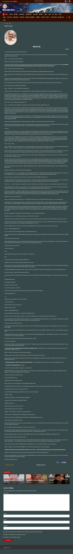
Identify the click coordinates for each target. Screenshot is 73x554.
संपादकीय (11, 14)
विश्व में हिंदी (16, 14)
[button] (67, 17)
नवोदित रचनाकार (55, 477)
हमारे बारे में (47, 17)
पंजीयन (6, 14)
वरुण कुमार (10, 23)
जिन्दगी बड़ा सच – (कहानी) (40, 464)
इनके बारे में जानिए (54, 17)
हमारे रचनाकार (9, 17)
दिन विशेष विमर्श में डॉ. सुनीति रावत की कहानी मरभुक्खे (35, 480)
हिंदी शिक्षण (41, 14)
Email (5, 519)
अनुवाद (45, 14)
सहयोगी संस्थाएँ (15, 17)
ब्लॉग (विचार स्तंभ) (61, 17)
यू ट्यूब (60, 14)
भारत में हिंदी (35, 14)
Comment (6, 493)
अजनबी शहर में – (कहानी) (10, 464)
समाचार (4, 20)
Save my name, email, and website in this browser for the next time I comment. (23, 531)
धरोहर (50, 14)
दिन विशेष (42, 17)
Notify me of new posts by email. (13, 537)
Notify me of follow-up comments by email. (15, 534)
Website (5, 525)
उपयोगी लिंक (22, 17)
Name (5, 513)
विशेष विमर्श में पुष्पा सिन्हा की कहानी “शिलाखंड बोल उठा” (13, 480)
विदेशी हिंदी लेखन (29, 14)
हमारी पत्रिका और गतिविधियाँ (30, 17)
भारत (58, 477)
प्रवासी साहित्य (21, 14)
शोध (53, 14)
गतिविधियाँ (38, 17)
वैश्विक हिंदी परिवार (8, 10)
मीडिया (56, 14)
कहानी (5, 23)
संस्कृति (4, 17)
